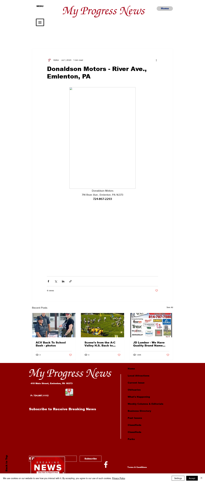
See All (170, 307)
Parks (131, 439)
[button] (40, 22)
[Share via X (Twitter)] (55, 281)
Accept (192, 478)
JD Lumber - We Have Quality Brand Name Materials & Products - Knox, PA (149, 344)
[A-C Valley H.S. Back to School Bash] (102, 325)
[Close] (201, 478)
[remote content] (102, 235)
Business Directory (139, 411)
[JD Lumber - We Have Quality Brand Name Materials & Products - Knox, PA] (151, 325)
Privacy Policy (118, 478)
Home (131, 368)
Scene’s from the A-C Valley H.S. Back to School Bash (99, 344)
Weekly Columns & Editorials (145, 404)
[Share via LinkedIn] (63, 281)
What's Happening (139, 397)
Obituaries (134, 389)
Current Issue (136, 382)
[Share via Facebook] (48, 281)
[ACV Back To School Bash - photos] (53, 325)
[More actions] (156, 60)
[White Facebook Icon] (105, 464)
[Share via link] (70, 281)
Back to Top (6, 463)
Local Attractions (138, 375)
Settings (178, 478)
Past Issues (135, 418)
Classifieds (134, 425)
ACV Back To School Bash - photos (51, 344)
